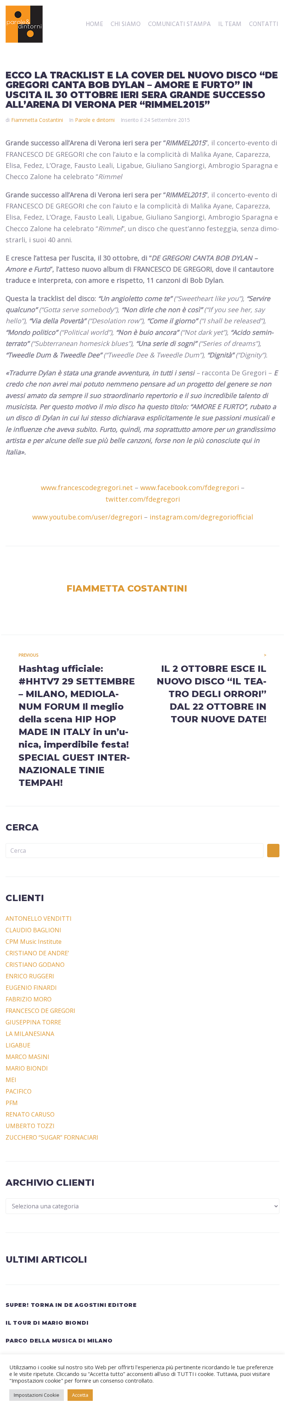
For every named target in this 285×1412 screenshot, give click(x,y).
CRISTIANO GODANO (35, 965)
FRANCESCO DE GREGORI (40, 1011)
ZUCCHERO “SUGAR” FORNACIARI (52, 1137)
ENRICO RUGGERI (30, 976)
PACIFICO (19, 1091)
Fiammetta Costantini (37, 119)
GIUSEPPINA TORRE (33, 1022)
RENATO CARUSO (30, 1114)
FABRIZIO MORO (29, 999)
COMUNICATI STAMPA (179, 24)
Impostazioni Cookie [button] (36, 1395)
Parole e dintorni (95, 119)
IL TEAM (230, 24)
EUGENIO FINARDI (31, 988)
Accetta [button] (80, 1395)
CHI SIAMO (126, 24)
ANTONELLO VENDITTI (39, 918)
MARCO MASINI (27, 1057)
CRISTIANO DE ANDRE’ (37, 953)
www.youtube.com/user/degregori (87, 516)
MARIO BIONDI (27, 1068)
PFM (12, 1103)
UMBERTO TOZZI (30, 1126)
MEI (11, 1080)
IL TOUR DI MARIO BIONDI (47, 1322)
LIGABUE (18, 1045)
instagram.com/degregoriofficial (201, 516)
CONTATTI (263, 24)
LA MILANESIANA (30, 1034)
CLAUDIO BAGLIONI (33, 930)
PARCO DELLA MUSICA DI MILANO (59, 1340)
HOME (94, 24)
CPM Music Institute (34, 941)
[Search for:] (134, 850)
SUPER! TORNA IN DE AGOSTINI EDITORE (71, 1305)
